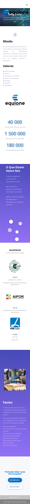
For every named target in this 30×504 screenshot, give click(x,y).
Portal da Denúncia (14, 497)
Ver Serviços (14, 480)
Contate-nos (14, 487)
